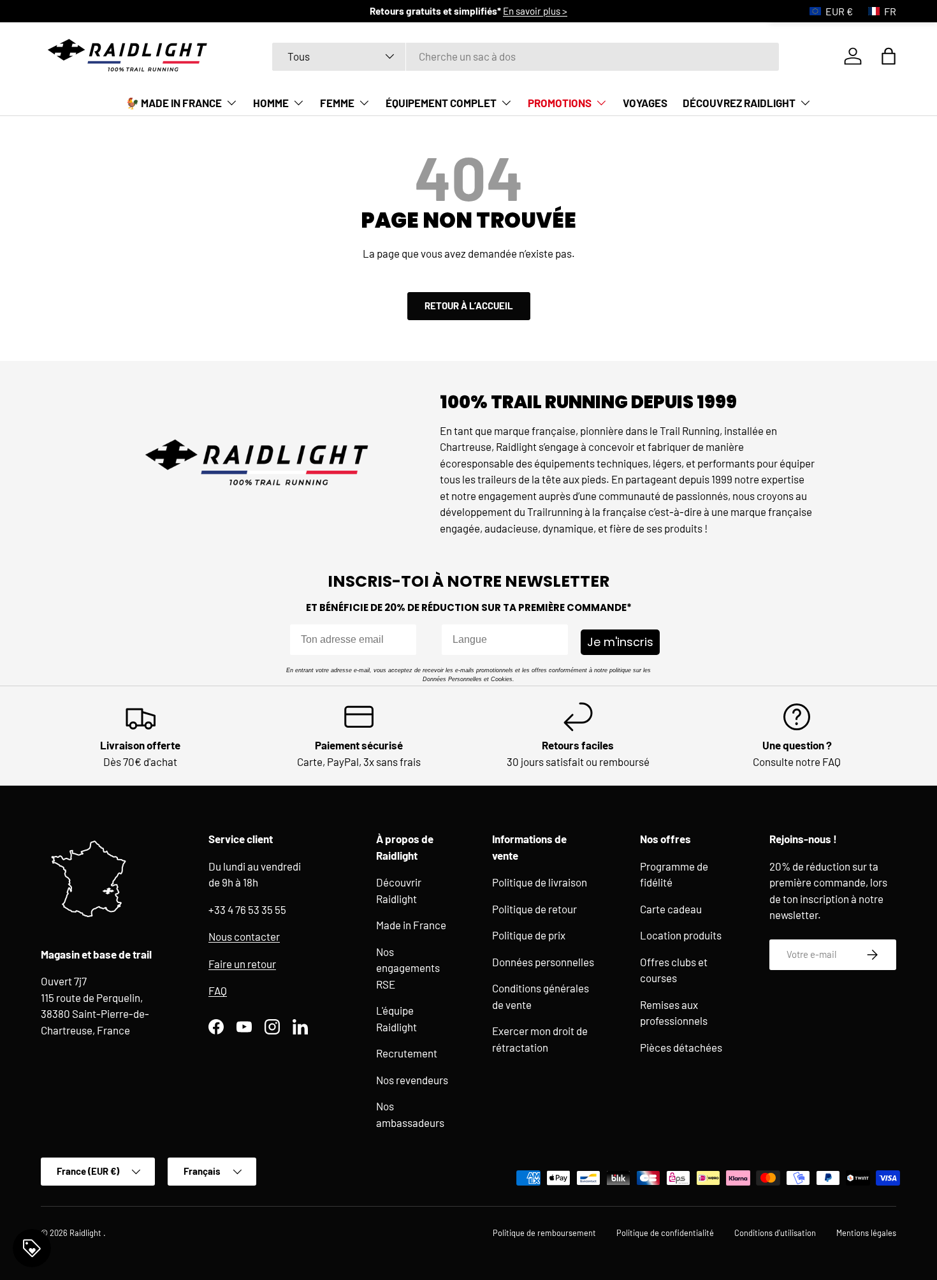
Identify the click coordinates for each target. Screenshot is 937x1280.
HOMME (271, 102)
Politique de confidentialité (665, 1233)
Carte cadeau (671, 908)
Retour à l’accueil (469, 305)
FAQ (217, 990)
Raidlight (86, 1233)
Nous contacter (244, 936)
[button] (889, 56)
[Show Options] (555, 639)
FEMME (337, 102)
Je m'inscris (620, 642)
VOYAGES (645, 102)
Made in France (411, 924)
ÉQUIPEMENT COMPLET (441, 102)
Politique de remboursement (544, 1233)
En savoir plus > (535, 11)
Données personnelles (543, 961)
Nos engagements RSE (408, 967)
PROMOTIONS (560, 102)
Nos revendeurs (412, 1079)
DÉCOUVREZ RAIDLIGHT (739, 102)
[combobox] (525, 56)
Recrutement (406, 1053)
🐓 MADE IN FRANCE (174, 102)
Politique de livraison (539, 882)
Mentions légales (866, 1233)
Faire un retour (242, 963)
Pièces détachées (681, 1046)
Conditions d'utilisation (775, 1233)
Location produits (681, 935)
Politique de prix (528, 935)
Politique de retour (534, 908)
